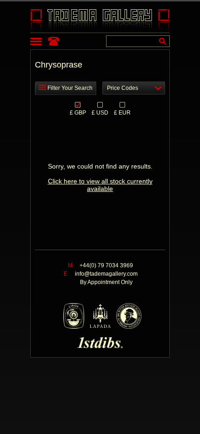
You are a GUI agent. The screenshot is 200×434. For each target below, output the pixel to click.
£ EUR (122, 112)
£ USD (100, 112)
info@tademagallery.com (106, 274)
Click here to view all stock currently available (100, 184)
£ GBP (78, 112)
